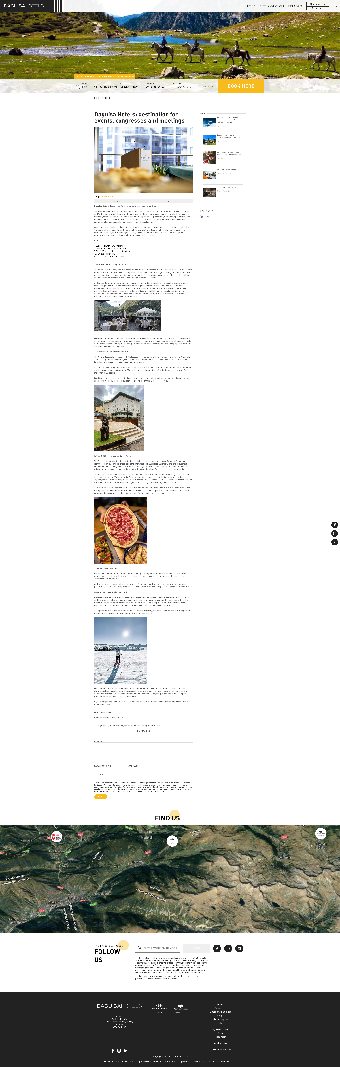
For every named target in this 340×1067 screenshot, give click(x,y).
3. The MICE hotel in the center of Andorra (112, 251)
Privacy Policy (173, 1061)
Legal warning (112, 1061)
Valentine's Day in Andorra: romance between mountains (229, 153)
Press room (220, 1037)
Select (85, 83)
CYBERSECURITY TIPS (220, 1049)
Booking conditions (152, 1061)
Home (96, 98)
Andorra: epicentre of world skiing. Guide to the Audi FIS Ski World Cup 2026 (229, 119)
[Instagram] (228, 948)
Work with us (220, 1043)
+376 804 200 (119, 1027)
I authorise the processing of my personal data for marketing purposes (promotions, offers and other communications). (168, 977)
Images (220, 1015)
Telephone (99, 774)
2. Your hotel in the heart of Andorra (110, 248)
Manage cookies (191, 1061)
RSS (234, 1061)
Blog (107, 98)
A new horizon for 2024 (226, 187)
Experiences (220, 1008)
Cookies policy (130, 1061)
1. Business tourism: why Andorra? (109, 246)
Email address (134, 766)
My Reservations (220, 1029)
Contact (220, 1023)
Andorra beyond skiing (226, 169)
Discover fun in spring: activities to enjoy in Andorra (229, 136)
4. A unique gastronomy (104, 254)
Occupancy (178, 84)
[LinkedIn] (239, 948)
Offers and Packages (220, 1012)
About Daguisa (220, 1019)
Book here (241, 86)
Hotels (220, 1004)
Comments (99, 741)
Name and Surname (102, 766)
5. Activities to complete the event (109, 256)
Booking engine (210, 1061)
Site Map (225, 1061)
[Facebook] (217, 948)
